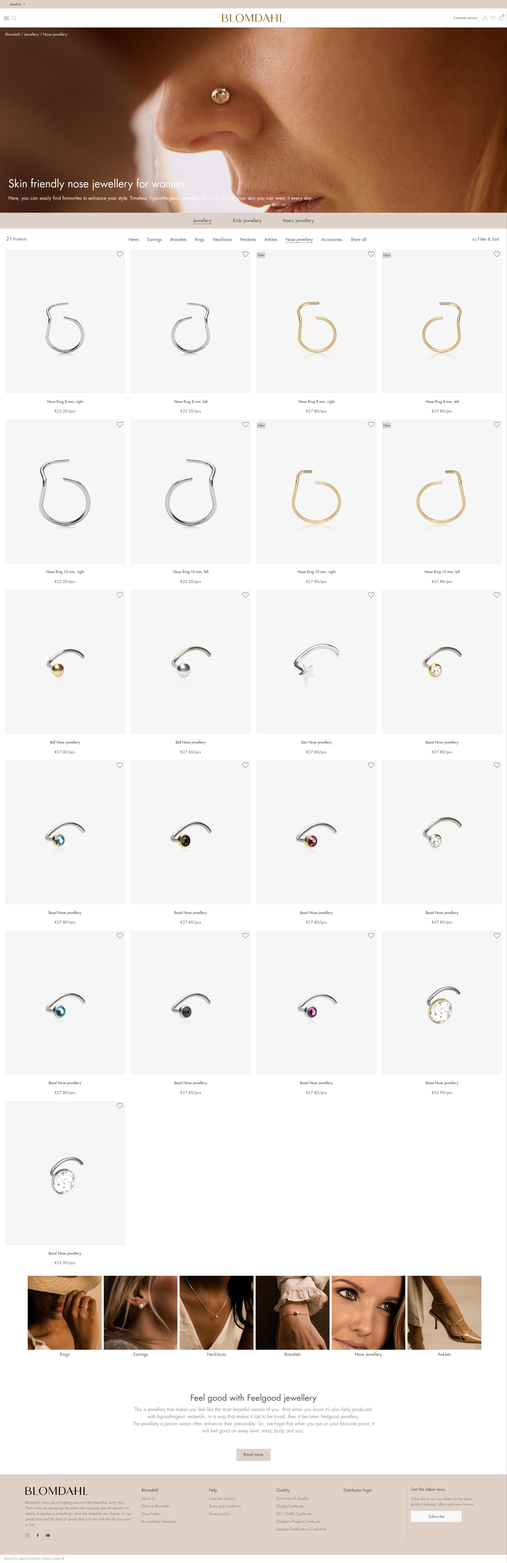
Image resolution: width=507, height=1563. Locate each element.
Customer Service (222, 1498)
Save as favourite (119, 254)
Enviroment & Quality (292, 1498)
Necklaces (222, 240)
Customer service (465, 18)
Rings (199, 240)
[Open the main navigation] (6, 18)
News (134, 240)
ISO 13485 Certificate (294, 1514)
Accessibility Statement (159, 1521)
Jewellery (31, 34)
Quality (283, 1490)
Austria (15, 4)
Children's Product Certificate (298, 1521)
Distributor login (358, 1490)
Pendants (248, 240)
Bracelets (178, 240)
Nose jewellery (55, 34)
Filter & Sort (487, 239)
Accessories (331, 240)
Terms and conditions (225, 1506)
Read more (253, 1455)
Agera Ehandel (27, 1558)
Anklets (270, 240)
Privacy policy (219, 1514)
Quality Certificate (290, 1506)
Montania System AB (53, 1558)
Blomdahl (12, 34)
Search (15, 18)
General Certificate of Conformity (301, 1529)
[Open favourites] (493, 18)
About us (148, 1498)
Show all (359, 240)
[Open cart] (501, 18)
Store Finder (151, 1514)
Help (213, 1490)
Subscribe (436, 1516)
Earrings (154, 240)
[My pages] (485, 18)
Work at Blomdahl (156, 1506)
